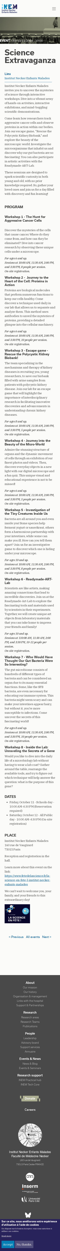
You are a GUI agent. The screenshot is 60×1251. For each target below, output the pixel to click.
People (30, 1033)
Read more (6, 1236)
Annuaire (30, 1051)
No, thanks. (24, 1244)
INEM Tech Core (30, 1084)
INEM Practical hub (30, 1080)
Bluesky (28, 1215)
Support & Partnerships (30, 1005)
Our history (30, 992)
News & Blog (30, 1063)
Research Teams (30, 1021)
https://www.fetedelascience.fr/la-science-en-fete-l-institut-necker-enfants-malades (27, 880)
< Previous (16, 937)
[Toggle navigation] (54, 9)
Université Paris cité (30, 1199)
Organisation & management (30, 996)
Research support (30, 1075)
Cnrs (30, 1177)
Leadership (30, 1038)
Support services (30, 1047)
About (30, 982)
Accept (8, 1244)
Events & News (30, 1058)
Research (30, 1012)
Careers (30, 1109)
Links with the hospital (30, 1000)
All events (33, 937)
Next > (46, 937)
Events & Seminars (30, 1068)
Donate (30, 1098)
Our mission (30, 987)
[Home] (9, 9)
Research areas (30, 1017)
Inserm (30, 1188)
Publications (30, 1026)
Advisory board (30, 1042)
